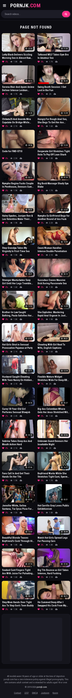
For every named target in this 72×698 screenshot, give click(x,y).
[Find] (66, 14)
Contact (17, 693)
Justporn (45, 693)
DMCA (35, 693)
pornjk (25, 5)
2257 (26, 693)
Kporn (55, 693)
